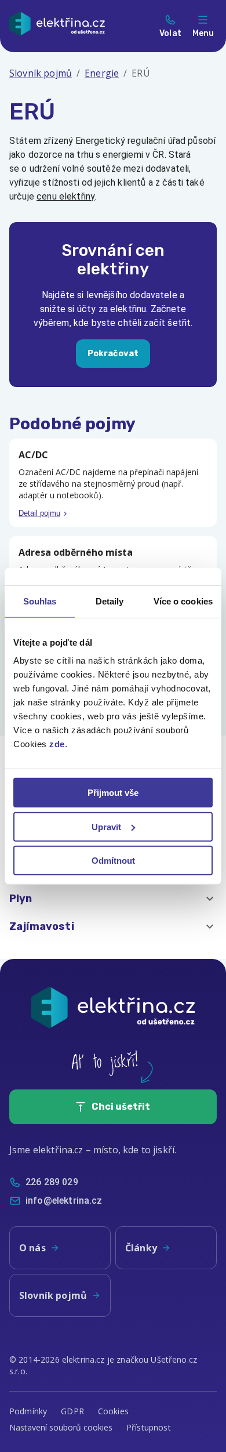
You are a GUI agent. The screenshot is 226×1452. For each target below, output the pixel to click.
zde (57, 744)
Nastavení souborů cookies (60, 1427)
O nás (32, 1247)
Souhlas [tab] (40, 601)
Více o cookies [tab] (183, 601)
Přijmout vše (113, 793)
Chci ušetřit (121, 1106)
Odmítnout (113, 861)
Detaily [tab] (110, 601)
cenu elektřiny (65, 196)
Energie (102, 73)
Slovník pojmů (40, 73)
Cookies (113, 1411)
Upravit (106, 826)
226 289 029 (51, 1181)
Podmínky (28, 1411)
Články (141, 1247)
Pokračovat (113, 354)
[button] (113, 899)
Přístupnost (148, 1427)
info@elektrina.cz (64, 1200)
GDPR (72, 1411)
